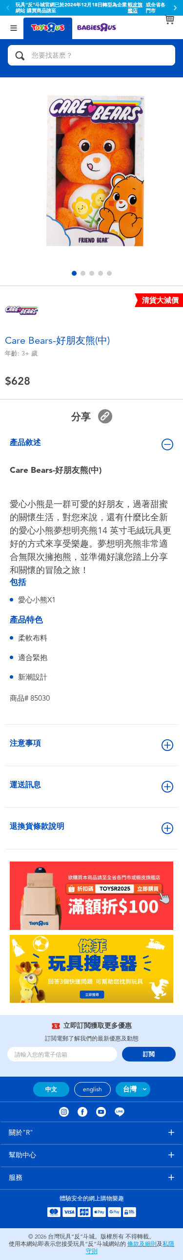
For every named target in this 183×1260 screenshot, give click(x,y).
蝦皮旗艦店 (135, 8)
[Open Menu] (14, 27)
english (92, 1089)
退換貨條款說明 (37, 826)
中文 (51, 1089)
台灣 (130, 1089)
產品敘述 (25, 442)
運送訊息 (25, 784)
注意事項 (25, 743)
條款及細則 (142, 1243)
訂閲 (149, 1054)
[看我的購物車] (169, 19)
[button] (175, 8)
